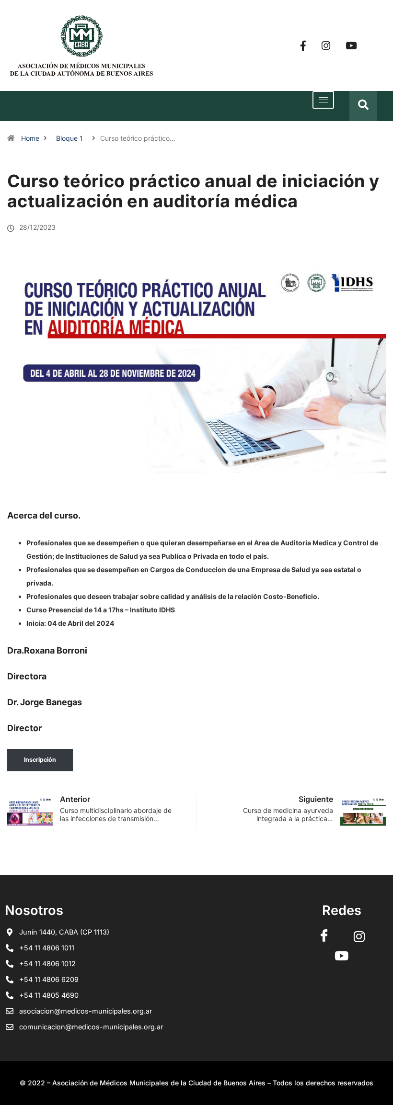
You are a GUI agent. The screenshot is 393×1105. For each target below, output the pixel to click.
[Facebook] (303, 45)
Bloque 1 (69, 138)
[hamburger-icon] (323, 100)
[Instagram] (326, 45)
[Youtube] (351, 45)
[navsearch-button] (363, 106)
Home (30, 138)
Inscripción (40, 759)
